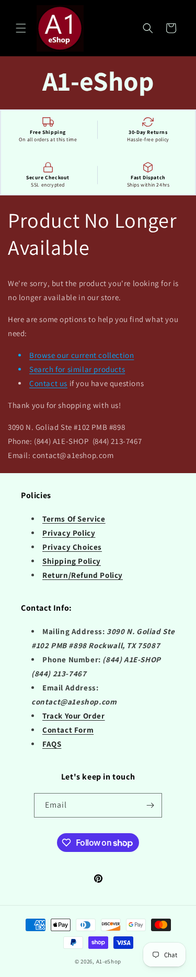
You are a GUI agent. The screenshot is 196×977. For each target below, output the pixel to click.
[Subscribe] (150, 805)
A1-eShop (109, 961)
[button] (20, 28)
